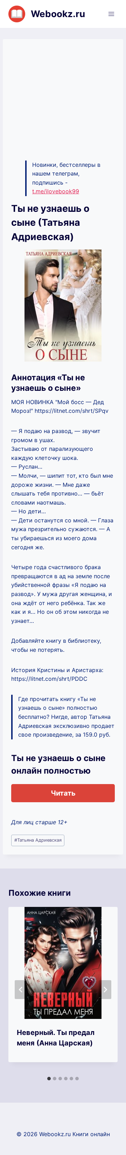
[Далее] (105, 989)
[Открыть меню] (111, 13)
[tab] (49, 1078)
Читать (63, 793)
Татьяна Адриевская (38, 840)
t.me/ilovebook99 (55, 191)
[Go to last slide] (21, 989)
